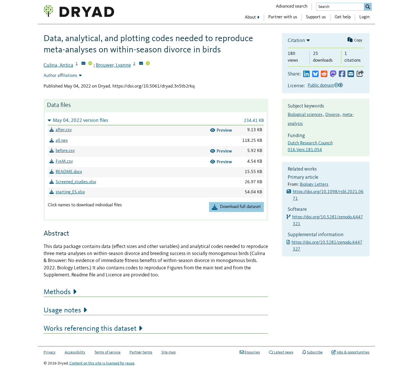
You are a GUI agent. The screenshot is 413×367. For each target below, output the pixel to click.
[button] (156, 120)
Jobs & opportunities (353, 352)
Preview (224, 130)
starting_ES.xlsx (70, 192)
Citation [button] (296, 40)
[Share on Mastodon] (333, 74)
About (250, 17)
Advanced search (291, 6)
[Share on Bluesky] (315, 74)
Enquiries (252, 352)
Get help (343, 17)
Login (364, 17)
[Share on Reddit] (324, 74)
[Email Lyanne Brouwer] (141, 64)
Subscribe (315, 352)
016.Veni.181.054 (305, 150)
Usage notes (62, 310)
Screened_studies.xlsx (76, 182)
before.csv (65, 151)
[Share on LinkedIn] (306, 74)
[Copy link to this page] (360, 74)
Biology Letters (314, 184)
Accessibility (75, 352)
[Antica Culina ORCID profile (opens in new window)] (90, 64)
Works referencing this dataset (90, 328)
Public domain (321, 85)
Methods (57, 292)
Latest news (283, 352)
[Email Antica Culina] (83, 64)
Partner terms (141, 352)
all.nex (62, 140)
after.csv (64, 130)
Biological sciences (305, 115)
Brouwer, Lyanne (113, 65)
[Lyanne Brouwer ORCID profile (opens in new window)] (147, 64)
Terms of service (107, 352)
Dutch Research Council (310, 143)
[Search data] (368, 7)
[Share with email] (351, 74)
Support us (316, 17)
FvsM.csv (64, 161)
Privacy (50, 352)
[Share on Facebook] (342, 74)
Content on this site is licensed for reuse (101, 363)
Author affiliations (60, 75)
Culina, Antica (58, 65)
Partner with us (282, 17)
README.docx (69, 172)
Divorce (332, 115)
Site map (168, 352)
